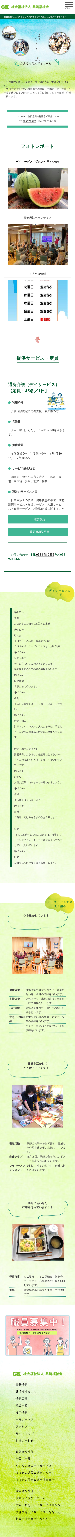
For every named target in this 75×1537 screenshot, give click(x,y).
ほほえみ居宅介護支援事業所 (35, 1480)
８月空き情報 (37, 273)
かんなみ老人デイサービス (34, 1466)
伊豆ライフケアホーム (31, 1498)
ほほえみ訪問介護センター (34, 1473)
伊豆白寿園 (23, 1459)
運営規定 (39, 519)
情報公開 (22, 1399)
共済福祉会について (29, 1392)
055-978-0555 (29, 121)
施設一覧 (22, 1406)
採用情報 (22, 1412)
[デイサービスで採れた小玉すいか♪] (38, 206)
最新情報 (22, 1385)
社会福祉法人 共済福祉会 (25, 7)
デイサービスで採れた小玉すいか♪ (37, 161)
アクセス (22, 1426)
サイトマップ (25, 1434)
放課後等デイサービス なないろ (38, 1512)
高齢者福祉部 (25, 1452)
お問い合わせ (25, 1440)
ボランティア (25, 1420)
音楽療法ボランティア (38, 217)
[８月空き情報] (38, 318)
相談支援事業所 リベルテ (34, 1519)
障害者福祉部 (25, 1491)
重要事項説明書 (39, 531)
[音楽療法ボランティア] (38, 262)
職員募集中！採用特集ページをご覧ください (37, 1335)
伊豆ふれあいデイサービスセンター (40, 1505)
